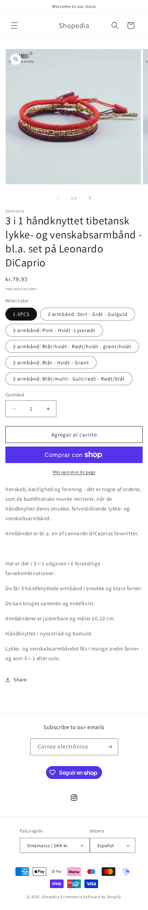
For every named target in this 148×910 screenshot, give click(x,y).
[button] (14, 25)
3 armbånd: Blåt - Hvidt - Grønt (51, 362)
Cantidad (14, 395)
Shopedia (51, 896)
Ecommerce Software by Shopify (90, 896)
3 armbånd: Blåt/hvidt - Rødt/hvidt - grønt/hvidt (72, 346)
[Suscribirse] (110, 746)
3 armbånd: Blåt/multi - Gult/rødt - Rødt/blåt (69, 378)
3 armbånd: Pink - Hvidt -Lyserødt (54, 330)
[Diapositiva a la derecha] (90, 198)
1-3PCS (21, 314)
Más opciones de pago (74, 472)
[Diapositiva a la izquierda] (58, 198)
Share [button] (20, 679)
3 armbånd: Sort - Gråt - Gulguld (88, 314)
